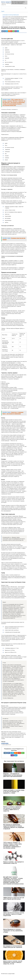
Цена (4, 16)
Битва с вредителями (7, 2)
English (2, 11)
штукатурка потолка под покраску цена (11, 14)
